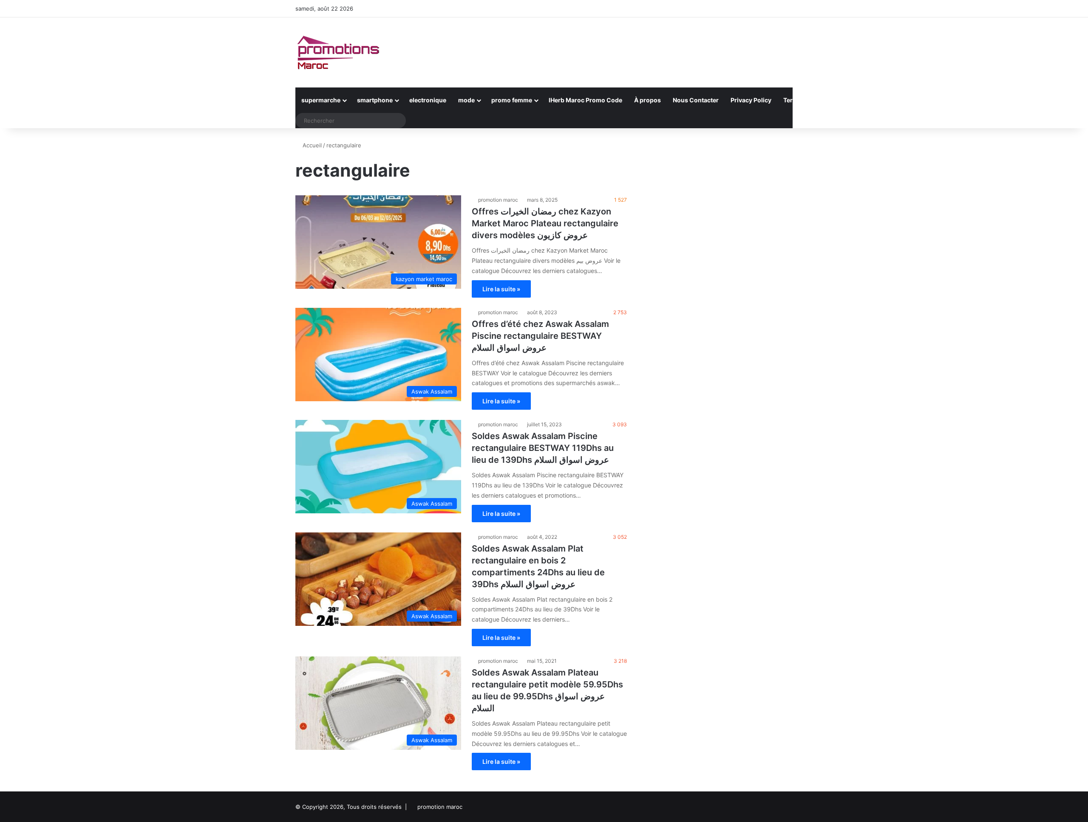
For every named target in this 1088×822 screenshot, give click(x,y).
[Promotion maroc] (337, 52)
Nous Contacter (696, 100)
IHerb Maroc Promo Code (585, 100)
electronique (427, 100)
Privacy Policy (751, 100)
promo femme (511, 100)
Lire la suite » (501, 289)
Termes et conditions (813, 100)
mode (466, 100)
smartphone (375, 100)
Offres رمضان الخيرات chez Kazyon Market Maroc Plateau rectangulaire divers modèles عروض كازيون (545, 223)
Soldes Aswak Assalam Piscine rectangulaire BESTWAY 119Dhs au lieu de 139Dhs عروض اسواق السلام (543, 448)
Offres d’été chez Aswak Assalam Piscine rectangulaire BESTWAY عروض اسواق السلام (540, 336)
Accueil (311, 145)
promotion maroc (498, 200)
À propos (647, 100)
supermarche (320, 100)
